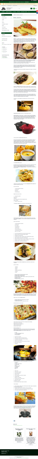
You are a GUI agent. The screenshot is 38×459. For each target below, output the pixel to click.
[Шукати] (31, 8)
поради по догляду (28, 407)
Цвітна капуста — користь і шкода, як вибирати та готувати (19, 429)
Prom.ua (22, 456)
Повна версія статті (19, 442)
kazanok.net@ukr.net (5, 57)
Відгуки (3, 25)
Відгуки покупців (24, 407)
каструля (29, 118)
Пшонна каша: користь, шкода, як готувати (30, 429)
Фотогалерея (3, 16)
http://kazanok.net (5, 56)
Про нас (3, 22)
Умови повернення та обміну (5, 30)
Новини (3, 19)
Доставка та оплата (4, 28)
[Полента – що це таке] (25, 28)
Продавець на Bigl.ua (19, 457)
